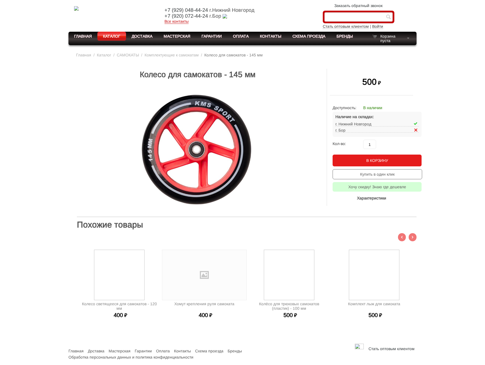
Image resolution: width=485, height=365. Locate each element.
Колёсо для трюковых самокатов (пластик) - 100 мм (289, 306)
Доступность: (344, 107)
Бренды (345, 36)
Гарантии (212, 36)
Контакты (270, 36)
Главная (83, 36)
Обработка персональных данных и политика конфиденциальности (130, 357)
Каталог (111, 36)
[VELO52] (112, 15)
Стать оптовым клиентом (346, 26)
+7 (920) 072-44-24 (186, 16)
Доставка (142, 36)
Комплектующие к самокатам (172, 55)
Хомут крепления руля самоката (204, 304)
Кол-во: (339, 143)
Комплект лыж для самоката (374, 304)
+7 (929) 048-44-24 (186, 10)
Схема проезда (308, 36)
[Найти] (388, 17)
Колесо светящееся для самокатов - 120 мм (119, 306)
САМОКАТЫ (128, 55)
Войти (377, 26)
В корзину (377, 160)
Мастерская (177, 36)
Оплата (241, 36)
